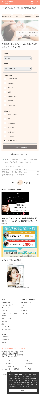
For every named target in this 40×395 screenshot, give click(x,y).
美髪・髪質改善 (5, 302)
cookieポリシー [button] (24, 386)
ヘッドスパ (24, 310)
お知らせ (3, 342)
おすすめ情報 (5, 339)
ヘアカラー (4, 310)
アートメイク (28, 16)
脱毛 (2, 324)
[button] (36, 243)
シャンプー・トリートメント (9, 313)
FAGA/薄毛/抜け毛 (6, 16)
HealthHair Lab (7, 2)
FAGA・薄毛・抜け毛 (7, 305)
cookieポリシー (29, 366)
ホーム (11, 361)
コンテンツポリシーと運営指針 (10, 370)
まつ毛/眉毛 (24, 313)
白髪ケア (3, 316)
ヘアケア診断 (5, 337)
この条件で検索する (20, 147)
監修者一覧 (11, 366)
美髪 (17, 16)
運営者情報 (29, 363)
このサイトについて (11, 363)
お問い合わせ (29, 361)
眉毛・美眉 (4, 321)
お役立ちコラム (5, 326)
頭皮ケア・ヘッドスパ (7, 318)
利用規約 (29, 369)
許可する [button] (23, 390)
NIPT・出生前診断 (6, 329)
